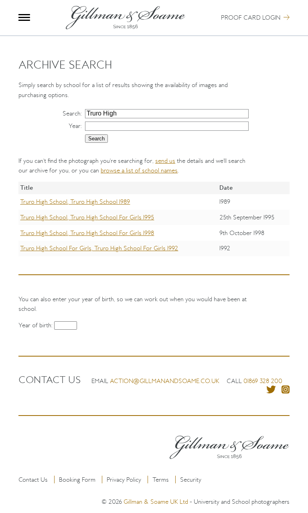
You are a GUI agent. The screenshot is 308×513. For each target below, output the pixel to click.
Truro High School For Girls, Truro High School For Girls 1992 (99, 248)
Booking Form (77, 479)
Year (75, 126)
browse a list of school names (139, 170)
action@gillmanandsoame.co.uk (164, 381)
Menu (24, 17)
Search (72, 113)
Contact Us (33, 479)
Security (190, 479)
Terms (160, 479)
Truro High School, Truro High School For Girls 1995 (87, 217)
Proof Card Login (250, 17)
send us (165, 160)
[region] (154, 225)
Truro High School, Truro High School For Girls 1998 (87, 233)
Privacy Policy (124, 479)
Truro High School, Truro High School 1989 (75, 201)
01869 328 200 (262, 381)
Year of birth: (36, 325)
